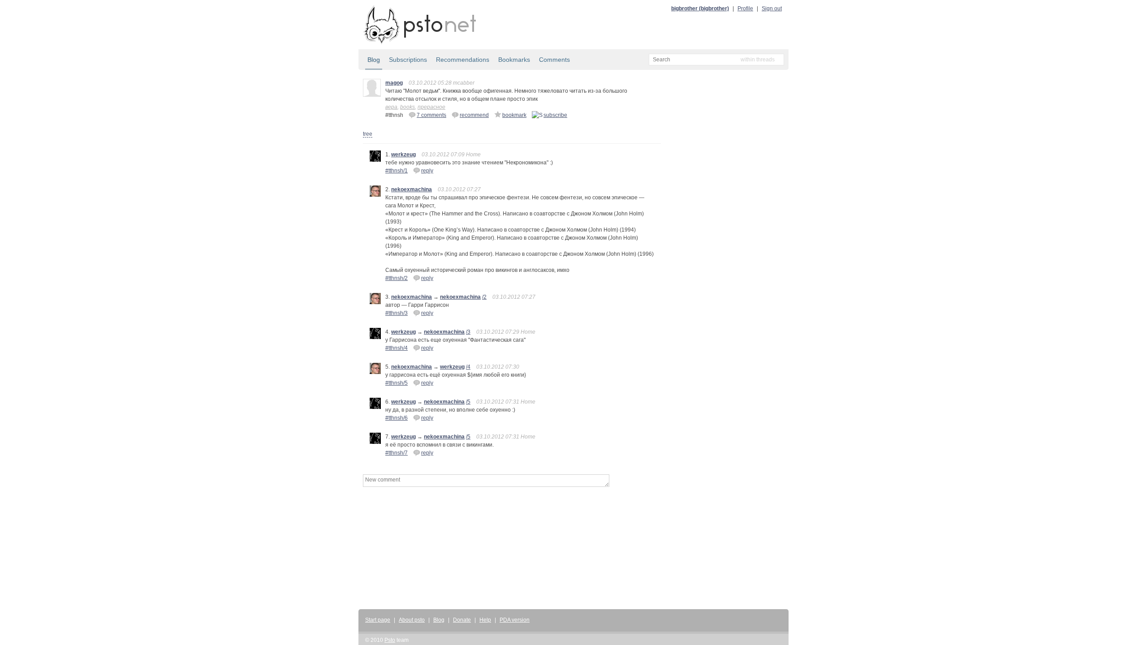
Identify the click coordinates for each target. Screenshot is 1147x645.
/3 (468, 332)
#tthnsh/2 (396, 278)
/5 (468, 402)
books (407, 107)
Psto (389, 640)
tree (367, 134)
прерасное (431, 107)
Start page (377, 620)
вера (391, 107)
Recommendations (462, 59)
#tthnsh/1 (396, 171)
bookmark (514, 115)
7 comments (431, 115)
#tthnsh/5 (396, 383)
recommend (474, 115)
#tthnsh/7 (396, 453)
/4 (468, 367)
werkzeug (403, 154)
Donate (462, 620)
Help (485, 620)
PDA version (515, 620)
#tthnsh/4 (396, 348)
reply (427, 171)
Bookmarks (514, 59)
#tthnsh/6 (396, 418)
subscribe (555, 115)
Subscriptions (408, 59)
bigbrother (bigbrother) (700, 8)
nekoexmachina (411, 189)
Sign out (772, 8)
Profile (745, 8)
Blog (373, 59)
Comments (554, 59)
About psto (412, 620)
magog (394, 83)
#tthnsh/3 (396, 313)
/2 (484, 297)
